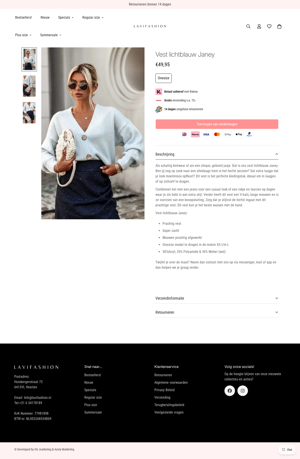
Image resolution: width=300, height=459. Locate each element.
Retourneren (163, 375)
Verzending (162, 397)
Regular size (91, 17)
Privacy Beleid (164, 390)
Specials (64, 17)
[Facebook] (229, 390)
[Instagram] (242, 390)
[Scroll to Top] (291, 435)
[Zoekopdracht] (248, 26)
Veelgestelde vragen (169, 412)
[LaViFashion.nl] (150, 26)
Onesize (163, 78)
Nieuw (45, 17)
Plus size (21, 35)
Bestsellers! (23, 17)
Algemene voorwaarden (171, 382)
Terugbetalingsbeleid (169, 405)
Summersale (49, 35)
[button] (279, 26)
